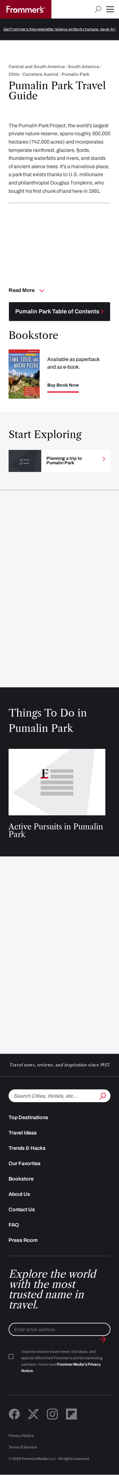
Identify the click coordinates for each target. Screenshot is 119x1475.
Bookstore (21, 1178)
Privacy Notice (21, 1435)
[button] (110, 9)
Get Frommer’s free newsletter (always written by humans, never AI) (59, 29)
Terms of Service (23, 1447)
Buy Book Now (63, 385)
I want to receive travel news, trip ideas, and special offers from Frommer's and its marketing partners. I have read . (61, 1361)
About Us (19, 1194)
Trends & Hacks (27, 1148)
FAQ (14, 1225)
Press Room (23, 1240)
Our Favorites (25, 1163)
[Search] (102, 1095)
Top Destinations (28, 1117)
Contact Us (22, 1209)
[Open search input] (98, 9)
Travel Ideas (23, 1132)
